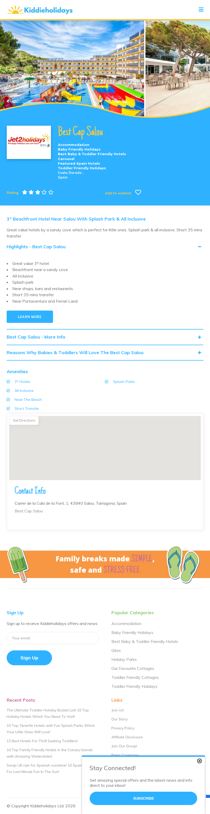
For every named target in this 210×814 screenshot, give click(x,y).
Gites (116, 650)
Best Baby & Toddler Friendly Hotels (144, 641)
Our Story (119, 719)
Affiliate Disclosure (127, 737)
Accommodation (126, 623)
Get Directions (24, 420)
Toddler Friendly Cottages (135, 677)
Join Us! (117, 710)
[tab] (105, 246)
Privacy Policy (122, 728)
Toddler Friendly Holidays (134, 686)
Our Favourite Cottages (132, 668)
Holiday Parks (124, 659)
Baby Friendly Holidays (132, 632)
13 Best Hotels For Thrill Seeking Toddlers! (42, 741)
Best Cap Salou (29, 510)
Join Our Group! (124, 746)
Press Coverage (124, 755)
